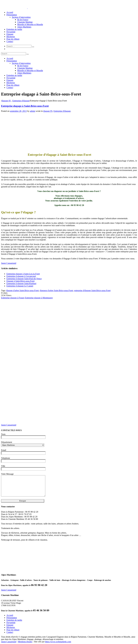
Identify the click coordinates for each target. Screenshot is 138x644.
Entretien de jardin (14, 29)
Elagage (9, 34)
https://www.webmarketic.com (58, 641)
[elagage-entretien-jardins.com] (27, 8)
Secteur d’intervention (21, 17)
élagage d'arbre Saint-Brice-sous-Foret (22, 290)
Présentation (11, 15)
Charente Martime (25, 22)
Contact (9, 41)
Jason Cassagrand (8, 263)
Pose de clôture (12, 39)
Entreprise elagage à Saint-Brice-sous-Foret (25, 106)
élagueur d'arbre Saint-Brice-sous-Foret (56, 290)
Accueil (9, 12)
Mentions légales (25, 641)
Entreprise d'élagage (21, 101)
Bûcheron (10, 36)
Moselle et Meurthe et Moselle (30, 24)
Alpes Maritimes (24, 27)
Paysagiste (10, 32)
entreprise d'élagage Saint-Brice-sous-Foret (92, 290)
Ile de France (22, 19)
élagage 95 (6, 101)
